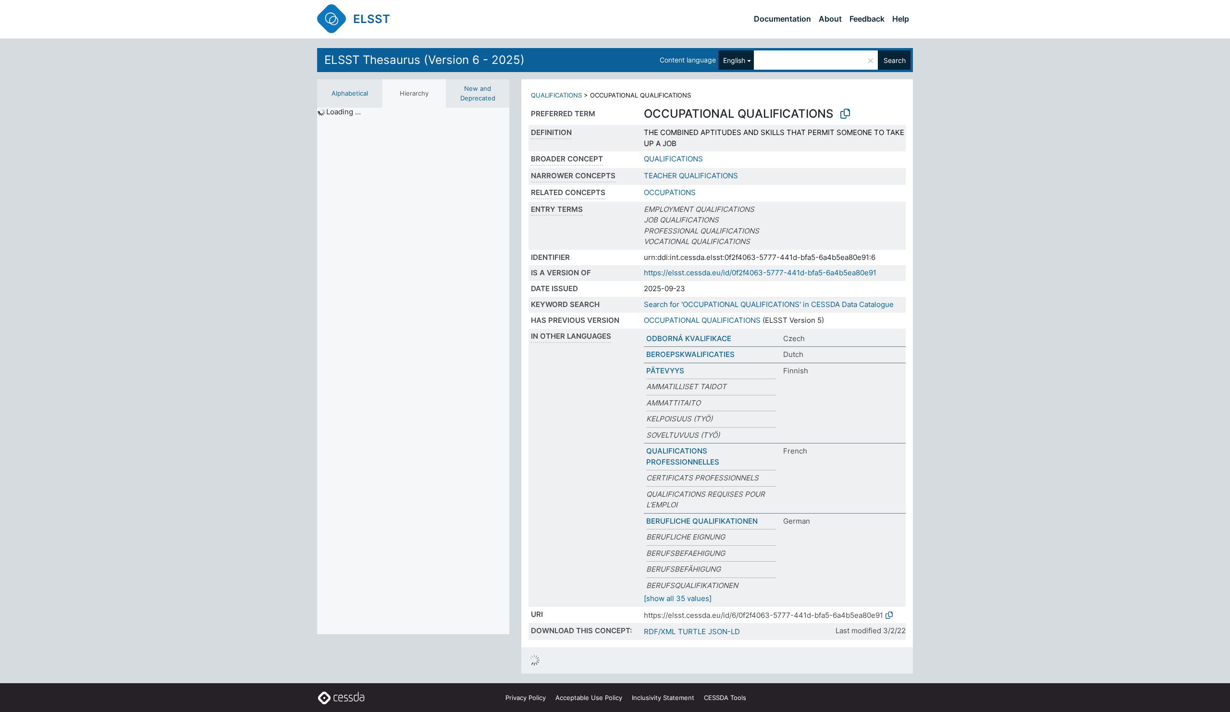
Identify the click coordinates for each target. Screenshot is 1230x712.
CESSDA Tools (725, 697)
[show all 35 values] (678, 598)
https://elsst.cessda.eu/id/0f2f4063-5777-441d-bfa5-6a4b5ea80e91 (760, 272)
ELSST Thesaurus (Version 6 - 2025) (424, 60)
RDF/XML (660, 631)
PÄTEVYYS (665, 370)
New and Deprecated (477, 93)
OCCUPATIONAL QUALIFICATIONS (702, 320)
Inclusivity (663, 697)
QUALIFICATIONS (556, 95)
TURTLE (692, 631)
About (830, 19)
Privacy (525, 697)
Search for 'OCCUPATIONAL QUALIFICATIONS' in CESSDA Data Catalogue (769, 304)
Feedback (867, 19)
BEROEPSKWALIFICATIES (690, 354)
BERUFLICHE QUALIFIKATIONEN (702, 521)
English (734, 60)
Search (895, 60)
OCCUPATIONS (670, 192)
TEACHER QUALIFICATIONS (691, 175)
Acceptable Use (588, 697)
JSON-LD (724, 631)
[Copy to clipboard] (845, 114)
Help (900, 19)
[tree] (413, 371)
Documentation (782, 19)
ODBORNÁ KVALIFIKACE (688, 338)
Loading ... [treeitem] (343, 112)
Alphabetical (350, 93)
